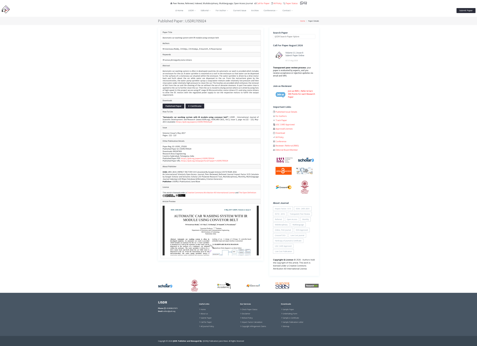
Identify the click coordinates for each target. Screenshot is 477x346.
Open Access (292, 219)
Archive (255, 10)
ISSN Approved (302, 230)
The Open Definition (247, 192)
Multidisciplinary (281, 224)
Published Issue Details (286, 111)
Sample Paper (288, 309)
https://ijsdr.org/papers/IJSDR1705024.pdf (194, 122)
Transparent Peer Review (300, 214)
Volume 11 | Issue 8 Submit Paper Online (294, 54)
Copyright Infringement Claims (254, 326)
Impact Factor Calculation (252, 322)
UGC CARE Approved (285, 124)
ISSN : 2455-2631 (303, 208)
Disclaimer (246, 314)
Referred (278, 219)
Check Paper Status (249, 309)
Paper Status (291, 3)
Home (302, 21)
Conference (280, 141)
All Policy (277, 3)
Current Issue (239, 10)
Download (280, 133)
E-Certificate (194, 106)
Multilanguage (298, 224)
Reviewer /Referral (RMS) (287, 145)
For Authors (281, 116)
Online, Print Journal (283, 230)
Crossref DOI (280, 235)
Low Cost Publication (283, 251)
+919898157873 (172, 308)
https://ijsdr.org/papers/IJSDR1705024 (197, 158)
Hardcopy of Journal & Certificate (288, 240)
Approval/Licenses (284, 128)
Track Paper (281, 120)
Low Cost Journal (297, 235)
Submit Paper (466, 10)
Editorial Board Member (286, 150)
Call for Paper (263, 3)
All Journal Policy (207, 326)
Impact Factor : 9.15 (283, 208)
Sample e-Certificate (291, 318)
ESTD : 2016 (280, 214)
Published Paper (173, 106)
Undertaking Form (290, 314)
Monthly (305, 219)
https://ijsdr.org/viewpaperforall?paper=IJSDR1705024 (204, 160)
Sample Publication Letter (293, 322)
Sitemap (286, 326)
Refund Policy (247, 318)
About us (204, 314)
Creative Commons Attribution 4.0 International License (211, 192)
